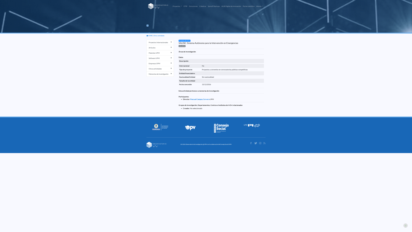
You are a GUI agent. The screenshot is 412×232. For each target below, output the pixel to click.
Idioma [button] (259, 6)
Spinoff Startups (214, 6)
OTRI (185, 6)
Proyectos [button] (176, 6)
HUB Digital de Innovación (231, 6)
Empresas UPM (154, 63)
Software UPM (154, 58)
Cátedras (202, 6)
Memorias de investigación (158, 74)
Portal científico (248, 6)
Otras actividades (159, 36)
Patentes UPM (154, 53)
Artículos (152, 48)
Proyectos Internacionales (158, 42)
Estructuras (193, 6)
